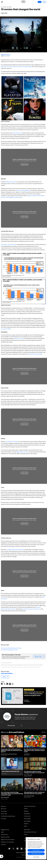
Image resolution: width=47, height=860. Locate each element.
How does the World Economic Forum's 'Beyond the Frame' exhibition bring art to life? (34, 750)
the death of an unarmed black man (31, 609)
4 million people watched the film (15, 549)
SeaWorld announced (10, 181)
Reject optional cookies (36, 853)
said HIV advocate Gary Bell (35, 354)
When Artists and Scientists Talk (10, 771)
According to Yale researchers (8, 244)
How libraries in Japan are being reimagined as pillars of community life (34, 772)
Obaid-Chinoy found (17, 133)
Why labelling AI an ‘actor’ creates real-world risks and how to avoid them (34, 793)
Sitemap (23, 855)
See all (44, 732)
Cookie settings (36, 856)
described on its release (11, 441)
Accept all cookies (36, 850)
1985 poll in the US (19, 338)
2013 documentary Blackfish (23, 190)
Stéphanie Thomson (5, 54)
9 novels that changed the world (9, 649)
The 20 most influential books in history (11, 648)
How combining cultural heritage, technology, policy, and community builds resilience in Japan (12, 794)
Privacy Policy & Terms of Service (23, 852)
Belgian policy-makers (22, 451)
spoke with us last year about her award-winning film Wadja (16, 66)
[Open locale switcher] (1, 856)
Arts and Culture (6, 7)
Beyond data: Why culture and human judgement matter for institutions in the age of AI (11, 750)
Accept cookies (24, 164)
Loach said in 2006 (6, 329)
